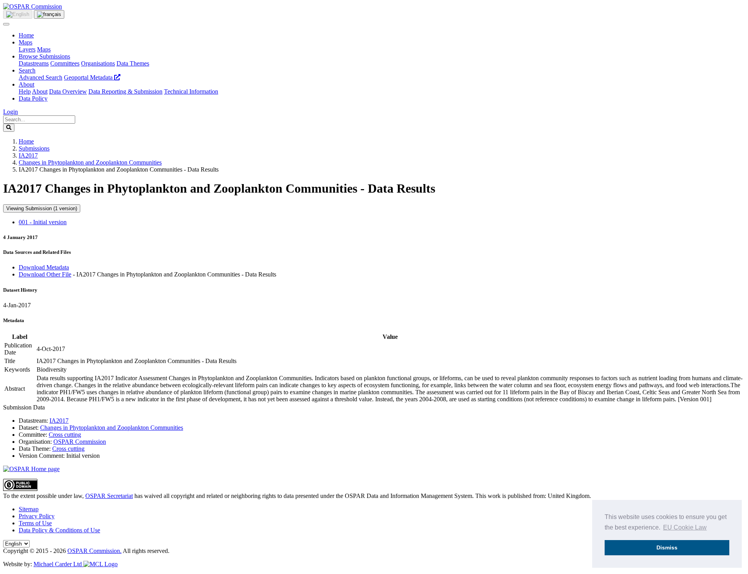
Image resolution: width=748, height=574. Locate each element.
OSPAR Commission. (94, 550)
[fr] (49, 14)
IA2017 (28, 155)
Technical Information (191, 91)
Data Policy (33, 98)
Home (26, 35)
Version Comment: (42, 455)
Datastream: (33, 420)
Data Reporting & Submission (125, 91)
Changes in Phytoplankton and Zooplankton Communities (90, 162)
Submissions (34, 148)
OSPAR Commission (79, 441)
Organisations (98, 63)
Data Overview (68, 91)
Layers (27, 49)
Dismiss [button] (666, 547)
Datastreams (34, 63)
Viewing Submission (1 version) (41, 208)
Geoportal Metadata (89, 77)
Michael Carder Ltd (58, 564)
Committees (64, 63)
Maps (25, 42)
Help (25, 91)
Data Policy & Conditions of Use (59, 530)
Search (27, 70)
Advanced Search (40, 77)
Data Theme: (35, 448)
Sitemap (29, 509)
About (26, 84)
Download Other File (45, 274)
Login (10, 111)
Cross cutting (65, 434)
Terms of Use (35, 523)
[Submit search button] (8, 128)
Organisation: (35, 441)
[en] (17, 14)
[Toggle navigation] (6, 24)
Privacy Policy (37, 516)
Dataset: (29, 427)
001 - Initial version (43, 222)
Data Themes (132, 63)
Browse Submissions (44, 56)
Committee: (33, 434)
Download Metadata (44, 267)
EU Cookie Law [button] (685, 527)
